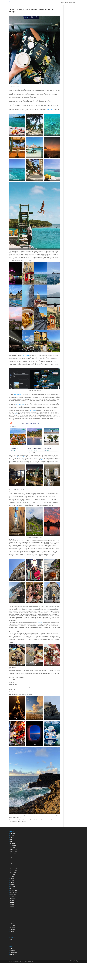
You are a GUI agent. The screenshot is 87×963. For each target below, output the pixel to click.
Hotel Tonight (43, 459)
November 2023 (13, 892)
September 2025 (13, 855)
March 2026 (12, 843)
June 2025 (12, 861)
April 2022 (12, 923)
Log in (11, 948)
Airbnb (24, 456)
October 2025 (13, 853)
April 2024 (12, 882)
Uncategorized (13, 941)
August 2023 (12, 898)
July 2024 (12, 876)
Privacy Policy (72, 2)
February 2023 (13, 910)
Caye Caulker (49, 109)
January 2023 (12, 912)
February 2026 (13, 845)
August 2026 (12, 833)
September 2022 (13, 917)
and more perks (33, 410)
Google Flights (26, 355)
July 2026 (12, 835)
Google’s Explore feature (18, 394)
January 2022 (12, 927)
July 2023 (12, 900)
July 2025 (12, 859)
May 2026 (12, 839)
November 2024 (13, 870)
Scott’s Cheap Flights (20, 404)
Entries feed (12, 950)
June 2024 (12, 878)
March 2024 (12, 884)
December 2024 (13, 868)
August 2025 (12, 857)
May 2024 (12, 880)
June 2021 (12, 931)
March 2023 (12, 908)
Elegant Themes (18, 961)
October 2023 (13, 894)
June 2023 (12, 902)
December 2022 (13, 914)
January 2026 (12, 847)
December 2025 (13, 849)
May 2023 (12, 904)
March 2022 (12, 925)
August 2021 (12, 929)
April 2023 (12, 906)
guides (16, 413)
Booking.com (18, 456)
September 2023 (13, 896)
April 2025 (12, 865)
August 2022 (12, 919)
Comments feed (13, 952)
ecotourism (40, 622)
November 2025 (13, 851)
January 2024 (12, 888)
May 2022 (12, 921)
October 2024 (13, 872)
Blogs (66, 2)
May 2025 (12, 863)
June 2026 (12, 837)
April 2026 (12, 841)
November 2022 (13, 916)
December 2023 (13, 890)
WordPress (30, 961)
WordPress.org (13, 954)
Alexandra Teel (13, 14)
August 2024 (12, 874)
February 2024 (13, 886)
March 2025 (12, 866)
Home (62, 2)
